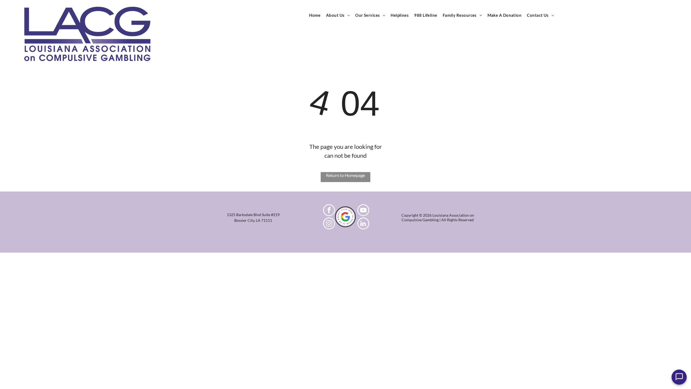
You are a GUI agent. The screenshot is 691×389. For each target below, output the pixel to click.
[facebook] (329, 210)
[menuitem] (314, 15)
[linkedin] (363, 224)
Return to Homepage (345, 175)
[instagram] (329, 224)
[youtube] (363, 210)
